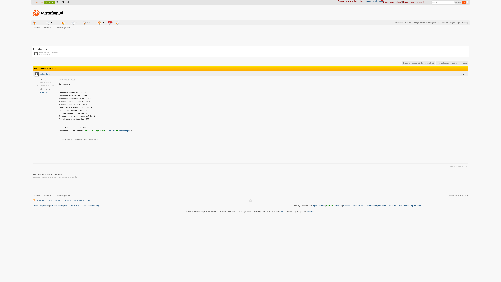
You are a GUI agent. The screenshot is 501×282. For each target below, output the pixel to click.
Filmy (104, 23)
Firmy (122, 23)
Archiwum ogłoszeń (62, 196)
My (111, 23)
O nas (84, 206)
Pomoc (90, 200)
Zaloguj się (39, 2)
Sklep (60, 206)
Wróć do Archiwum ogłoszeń (459, 166)
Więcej (283, 212)
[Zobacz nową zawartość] (62, 2)
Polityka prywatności (461, 195)
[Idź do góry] (250, 200)
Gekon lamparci (371, 206)
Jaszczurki (393, 206)
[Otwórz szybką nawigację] (57, 2)
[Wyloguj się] (67, 2)
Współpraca (44, 206)
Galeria (78, 23)
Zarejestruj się (125, 131)
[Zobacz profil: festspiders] (37, 74)
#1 (462, 74)
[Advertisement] (420, 12)
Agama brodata (319, 206)
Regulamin (450, 195)
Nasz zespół (75, 206)
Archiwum (47, 196)
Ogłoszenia (91, 23)
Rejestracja (50, 2)
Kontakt (57, 200)
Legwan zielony (357, 206)
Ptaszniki (346, 206)
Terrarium (41, 23)
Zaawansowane (467, 2)
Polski (50, 200)
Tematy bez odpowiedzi (374, 1)
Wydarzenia (55, 23)
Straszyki (338, 206)
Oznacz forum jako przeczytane (74, 200)
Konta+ (67, 206)
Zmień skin (40, 200)
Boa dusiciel (382, 206)
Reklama (53, 206)
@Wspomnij (44, 92)
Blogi (68, 23)
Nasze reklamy (93, 206)
